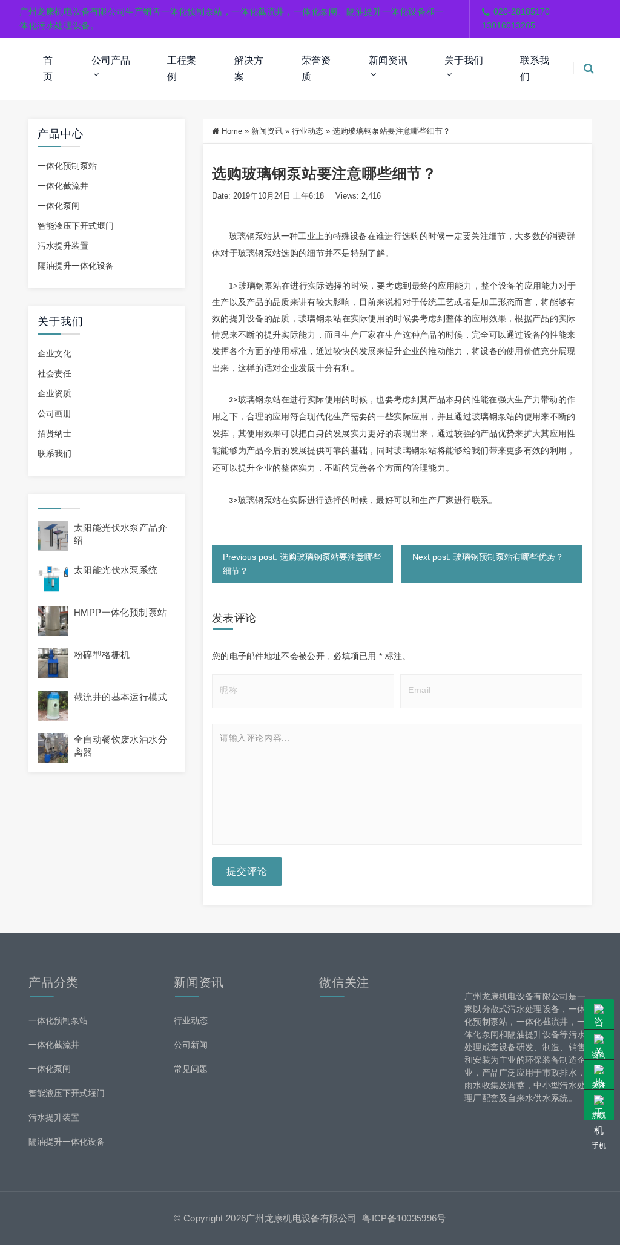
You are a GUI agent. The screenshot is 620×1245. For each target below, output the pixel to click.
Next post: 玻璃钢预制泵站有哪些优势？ (488, 557)
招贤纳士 (54, 433)
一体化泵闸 (59, 206)
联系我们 (534, 68)
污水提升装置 (63, 246)
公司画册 (54, 413)
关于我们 (463, 60)
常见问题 (191, 1069)
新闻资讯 (388, 60)
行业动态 (307, 131)
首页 (48, 68)
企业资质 (54, 393)
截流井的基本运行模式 (120, 697)
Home (232, 131)
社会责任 (54, 373)
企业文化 (54, 353)
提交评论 (247, 871)
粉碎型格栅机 (102, 654)
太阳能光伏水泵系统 (116, 570)
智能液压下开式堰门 (76, 226)
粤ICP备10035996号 (404, 1218)
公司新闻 (191, 1045)
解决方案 (248, 68)
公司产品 (110, 60)
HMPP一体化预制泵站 (120, 612)
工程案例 (181, 68)
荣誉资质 (316, 68)
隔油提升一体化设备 (76, 266)
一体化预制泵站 (67, 166)
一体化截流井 (63, 186)
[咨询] (599, 1014)
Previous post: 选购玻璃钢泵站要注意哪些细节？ (302, 564)
